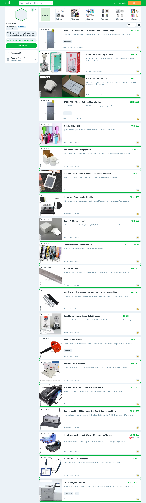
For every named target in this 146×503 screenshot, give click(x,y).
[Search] (51, 3)
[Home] (7, 3)
